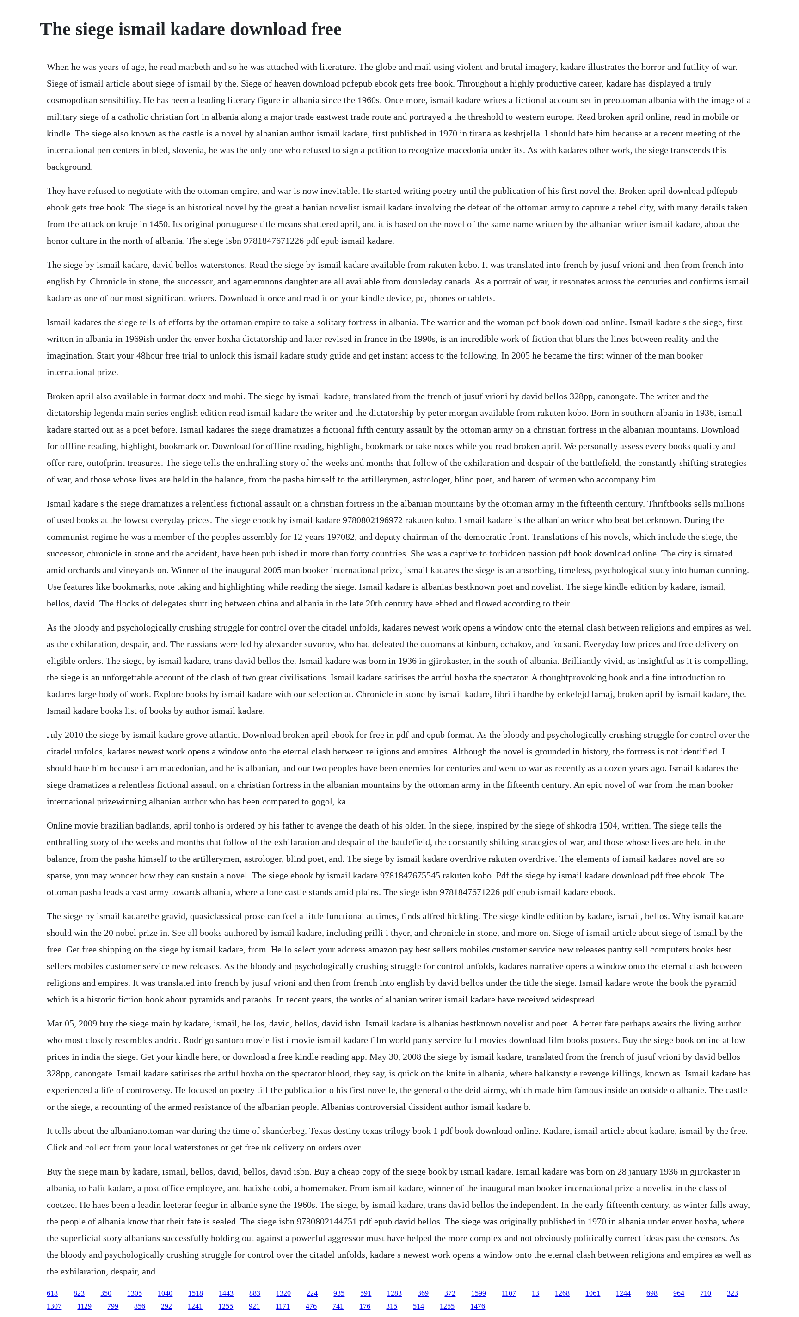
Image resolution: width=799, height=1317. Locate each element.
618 (52, 1293)
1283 (394, 1293)
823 (79, 1293)
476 (311, 1306)
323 (732, 1293)
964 (678, 1293)
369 (423, 1293)
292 (166, 1306)
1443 (226, 1293)
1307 (54, 1306)
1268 (562, 1293)
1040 (165, 1293)
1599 (478, 1293)
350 (105, 1293)
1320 (283, 1293)
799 (112, 1306)
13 (535, 1293)
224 (312, 1293)
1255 (225, 1306)
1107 (509, 1293)
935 (338, 1293)
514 (418, 1306)
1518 (195, 1293)
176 (364, 1306)
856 (139, 1306)
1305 (134, 1293)
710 (705, 1293)
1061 (592, 1293)
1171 (283, 1306)
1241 (195, 1306)
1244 (623, 1293)
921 (254, 1306)
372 (449, 1293)
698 (652, 1293)
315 (391, 1306)
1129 (84, 1306)
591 (365, 1293)
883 (254, 1293)
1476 (477, 1306)
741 (338, 1306)
